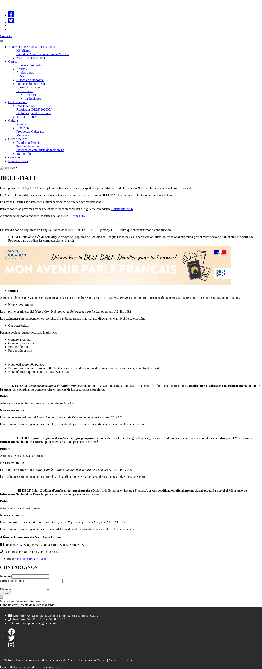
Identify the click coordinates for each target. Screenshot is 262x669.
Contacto (6, 36)
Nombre (5, 576)
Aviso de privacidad (121, 660)
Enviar (5, 593)
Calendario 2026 (122, 209)
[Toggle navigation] (1, 41)
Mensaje (5, 589)
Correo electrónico (12, 580)
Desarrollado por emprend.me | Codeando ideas (30, 667)
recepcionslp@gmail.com (31, 558)
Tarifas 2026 (79, 216)
